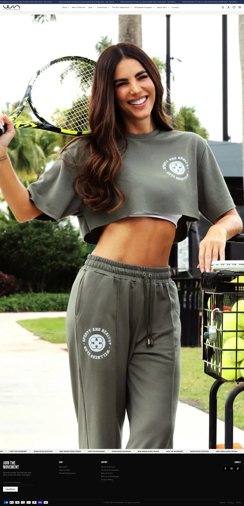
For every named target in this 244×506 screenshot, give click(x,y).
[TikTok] (238, 468)
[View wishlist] (234, 7)
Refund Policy (107, 473)
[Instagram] (231, 468)
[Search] (223, 7)
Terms (238, 502)
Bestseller (63, 467)
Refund (223, 502)
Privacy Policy (107, 480)
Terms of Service (108, 467)
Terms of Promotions (110, 470)
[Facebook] (225, 468)
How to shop (64, 470)
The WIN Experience (67, 473)
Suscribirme (10, 489)
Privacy (231, 502)
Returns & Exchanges (110, 476)
